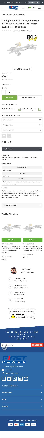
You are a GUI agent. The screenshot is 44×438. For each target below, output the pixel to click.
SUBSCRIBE (37, 345)
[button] (39, 8)
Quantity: (5, 88)
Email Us (8, 370)
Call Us (4, 347)
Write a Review (26, 31)
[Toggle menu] (2, 8)
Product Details (8, 149)
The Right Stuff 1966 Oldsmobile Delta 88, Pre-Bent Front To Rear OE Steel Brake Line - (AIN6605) (32, 248)
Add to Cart (11, 240)
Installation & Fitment (10, 205)
